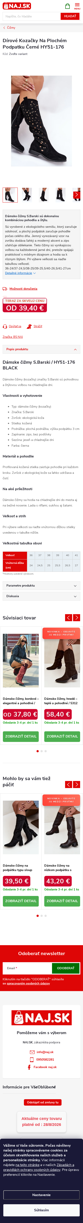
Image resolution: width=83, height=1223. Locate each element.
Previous (68, 617)
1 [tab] (38, 751)
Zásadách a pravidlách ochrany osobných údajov (38, 1167)
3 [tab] (45, 751)
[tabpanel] (21, 686)
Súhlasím (41, 1210)
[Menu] (77, 6)
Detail (30, 736)
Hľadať (70, 16)
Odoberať (66, 968)
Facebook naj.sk (45, 1067)
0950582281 (45, 1059)
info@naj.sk (45, 1052)
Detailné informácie (18, 273)
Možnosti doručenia (23, 289)
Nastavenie (41, 1195)
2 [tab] (42, 751)
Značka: (13, 337)
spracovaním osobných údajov (28, 983)
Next (76, 617)
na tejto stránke (27, 1165)
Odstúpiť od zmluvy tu (42, 1102)
